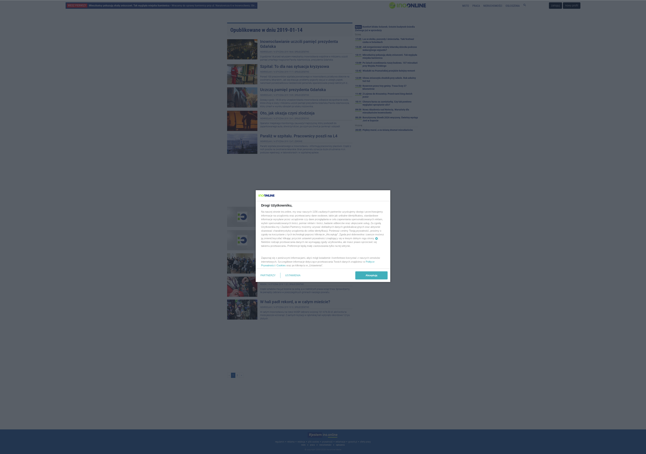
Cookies (281, 265)
